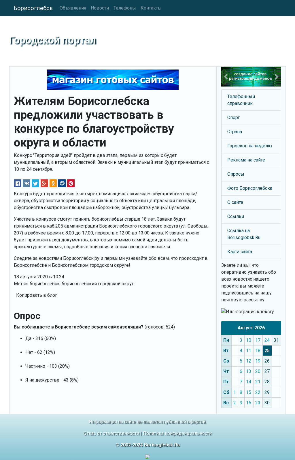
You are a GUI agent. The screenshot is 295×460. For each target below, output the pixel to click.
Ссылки (235, 216)
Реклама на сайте (246, 160)
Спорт (233, 117)
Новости (100, 8)
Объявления (73, 8)
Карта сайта (239, 251)
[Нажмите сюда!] (251, 77)
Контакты (151, 8)
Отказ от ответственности (111, 433)
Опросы (235, 174)
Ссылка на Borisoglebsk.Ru (243, 234)
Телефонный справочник (241, 100)
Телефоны (125, 8)
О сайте (235, 202)
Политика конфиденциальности (177, 433)
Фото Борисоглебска (249, 188)
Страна (234, 131)
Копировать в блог (36, 295)
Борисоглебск (33, 8)
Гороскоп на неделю (249, 146)
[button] (225, 77)
